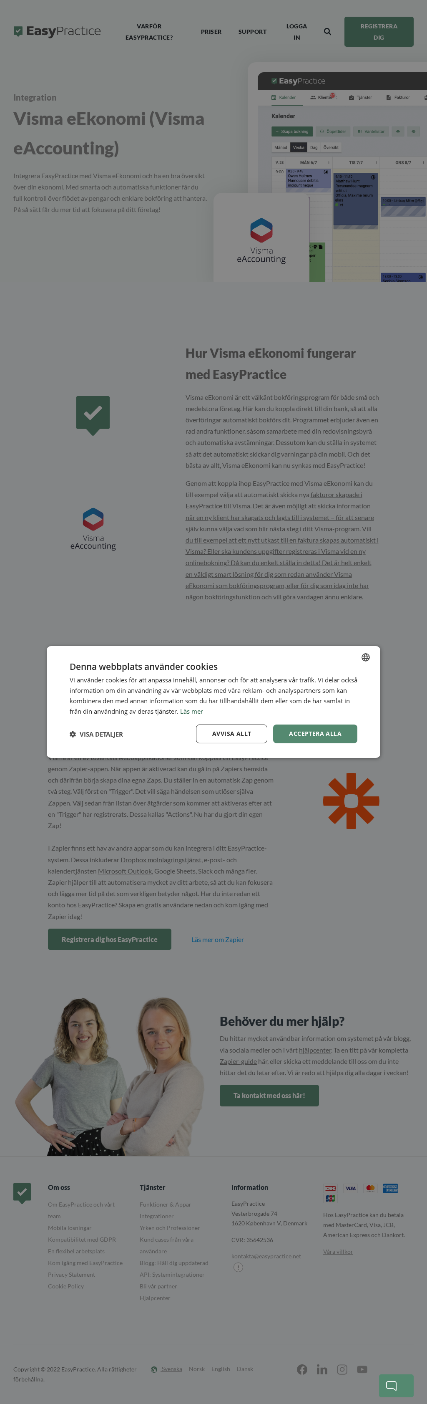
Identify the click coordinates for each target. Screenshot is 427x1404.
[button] (96, 734)
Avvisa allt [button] (231, 733)
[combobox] (366, 657)
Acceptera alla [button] (315, 733)
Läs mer (191, 711)
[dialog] (213, 702)
